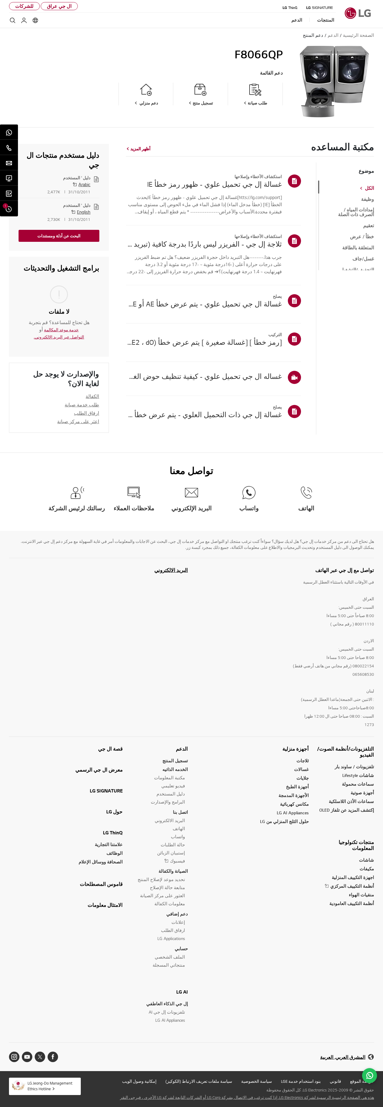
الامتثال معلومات (105, 905)
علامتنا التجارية (109, 844)
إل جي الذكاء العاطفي (167, 1003)
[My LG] (24, 20)
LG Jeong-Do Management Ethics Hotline (50, 1085)
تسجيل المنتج (175, 760)
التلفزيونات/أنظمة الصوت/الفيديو (345, 752)
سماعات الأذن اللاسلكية (351, 801)
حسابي (181, 948)
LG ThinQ (113, 833)
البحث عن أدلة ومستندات (58, 236)
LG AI (182, 992)
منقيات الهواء (361, 895)
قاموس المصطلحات (101, 884)
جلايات (303, 778)
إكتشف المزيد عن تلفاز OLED (346, 810)
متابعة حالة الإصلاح (167, 887)
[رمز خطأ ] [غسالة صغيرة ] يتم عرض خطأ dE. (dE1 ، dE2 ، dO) (204, 342)
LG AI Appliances (293, 813)
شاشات (366, 860)
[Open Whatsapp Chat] (369, 1075)
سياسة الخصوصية (256, 1081)
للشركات (24, 6)
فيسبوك (177, 860)
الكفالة (92, 396)
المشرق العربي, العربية (342, 1057)
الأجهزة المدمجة (294, 795)
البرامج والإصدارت (168, 802)
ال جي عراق (59, 6)
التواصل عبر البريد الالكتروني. (59, 337)
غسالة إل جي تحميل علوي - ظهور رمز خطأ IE (214, 184)
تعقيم (368, 225)
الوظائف (115, 853)
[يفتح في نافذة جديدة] (53, 1057)
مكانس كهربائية (294, 804)
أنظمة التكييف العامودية (351, 903)
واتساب (178, 836)
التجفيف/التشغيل (357, 270)
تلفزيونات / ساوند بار (354, 766)
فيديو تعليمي (173, 786)
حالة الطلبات (173, 845)
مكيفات (367, 868)
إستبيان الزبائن (171, 853)
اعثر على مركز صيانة (78, 421)
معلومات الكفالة (169, 903)
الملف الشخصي (170, 957)
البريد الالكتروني (171, 570)
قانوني (335, 1081)
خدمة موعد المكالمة (61, 329)
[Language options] (35, 20)
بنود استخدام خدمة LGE (301, 1081)
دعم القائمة (271, 73)
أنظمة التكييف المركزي (352, 886)
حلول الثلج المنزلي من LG (284, 821)
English (83, 212)
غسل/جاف (363, 258)
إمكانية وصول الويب (139, 1081)
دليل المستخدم (170, 794)
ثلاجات (303, 760)
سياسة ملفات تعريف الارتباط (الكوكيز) (198, 1081)
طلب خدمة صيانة (82, 405)
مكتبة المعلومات (169, 777)
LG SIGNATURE (106, 791)
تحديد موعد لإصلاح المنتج (161, 879)
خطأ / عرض (362, 236)
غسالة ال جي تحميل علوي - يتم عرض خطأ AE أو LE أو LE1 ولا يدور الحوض (204, 303)
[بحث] (12, 20)
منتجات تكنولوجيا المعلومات (356, 845)
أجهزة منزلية (295, 749)
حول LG (114, 812)
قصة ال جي (110, 749)
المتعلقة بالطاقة (358, 247)
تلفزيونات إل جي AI (167, 1012)
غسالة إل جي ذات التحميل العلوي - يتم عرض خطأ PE (204, 414)
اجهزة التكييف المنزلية (353, 877)
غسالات (301, 769)
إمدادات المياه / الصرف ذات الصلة (356, 212)
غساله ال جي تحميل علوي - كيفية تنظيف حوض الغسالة (204, 376)
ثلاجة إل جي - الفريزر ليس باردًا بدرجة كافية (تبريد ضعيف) (204, 243)
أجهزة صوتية (362, 792)
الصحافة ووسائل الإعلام (101, 862)
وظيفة (367, 199)
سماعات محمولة (358, 784)
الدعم (182, 749)
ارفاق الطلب (86, 413)
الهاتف (179, 828)
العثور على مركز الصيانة (162, 895)
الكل (369, 188)
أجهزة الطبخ (297, 786)
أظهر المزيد (140, 148)
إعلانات (178, 922)
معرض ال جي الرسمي (99, 770)
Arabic (84, 184)
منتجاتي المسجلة (169, 965)
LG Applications (171, 938)
